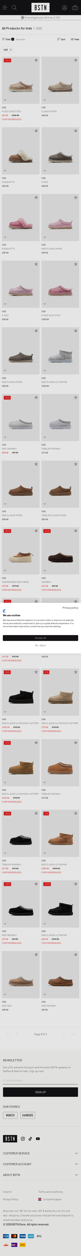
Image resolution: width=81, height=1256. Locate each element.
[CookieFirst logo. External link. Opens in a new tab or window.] (4, 611)
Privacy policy (70, 607)
